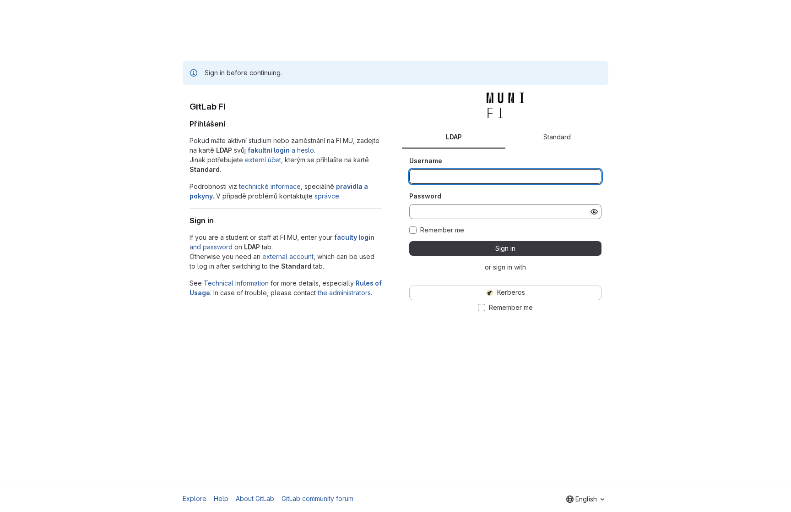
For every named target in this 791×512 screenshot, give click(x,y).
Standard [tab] (557, 137)
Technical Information (236, 283)
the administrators (344, 293)
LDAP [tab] (454, 137)
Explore (194, 498)
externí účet (263, 160)
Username (425, 161)
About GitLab (255, 498)
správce (326, 196)
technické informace (270, 186)
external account (288, 256)
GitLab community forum (317, 498)
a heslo (281, 150)
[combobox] (585, 499)
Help (221, 498)
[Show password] (594, 211)
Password (425, 196)
